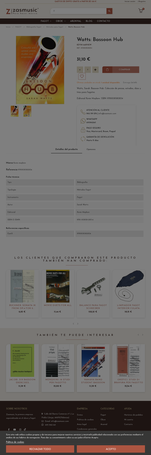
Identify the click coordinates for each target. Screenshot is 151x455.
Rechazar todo (40, 449)
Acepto (111, 449)
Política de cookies (15, 442)
